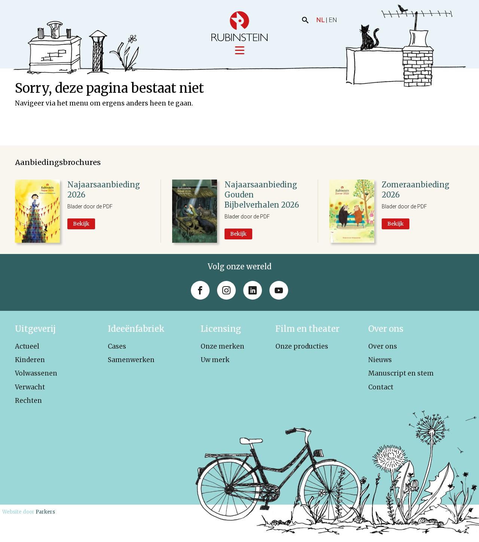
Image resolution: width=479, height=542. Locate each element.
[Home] (239, 26)
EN (333, 20)
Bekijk (81, 223)
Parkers (45, 512)
